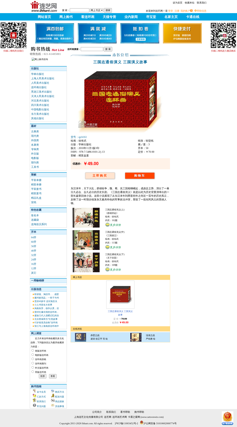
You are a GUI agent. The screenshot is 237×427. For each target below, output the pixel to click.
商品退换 (59, 401)
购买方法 (59, 392)
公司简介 (97, 412)
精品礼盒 (36, 197)
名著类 (35, 144)
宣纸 (33, 202)
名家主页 (171, 17)
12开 (33, 268)
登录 (170, 10)
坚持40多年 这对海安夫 (45, 301)
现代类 (35, 136)
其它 (33, 273)
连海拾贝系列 (39, 224)
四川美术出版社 (40, 105)
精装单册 (36, 184)
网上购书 (66, 17)
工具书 (35, 167)
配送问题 (59, 396)
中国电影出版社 (40, 109)
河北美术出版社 (40, 100)
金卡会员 (41, 392)
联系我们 (201, 2)
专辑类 (35, 149)
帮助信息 (201, 10)
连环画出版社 (39, 87)
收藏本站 (189, 2)
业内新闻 (131, 17)
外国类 (35, 140)
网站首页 (44, 17)
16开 (33, 264)
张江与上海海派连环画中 (46, 326)
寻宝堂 (151, 17)
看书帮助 (125, 412)
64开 (33, 237)
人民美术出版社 (40, 83)
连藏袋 (35, 219)
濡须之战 (150, 335)
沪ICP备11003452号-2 (126, 423)
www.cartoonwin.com (152, 417)
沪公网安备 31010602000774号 (160, 423)
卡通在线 (192, 17)
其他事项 (59, 406)
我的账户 (185, 10)
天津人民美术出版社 (42, 96)
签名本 (35, 215)
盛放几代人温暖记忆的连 (46, 315)
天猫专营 (109, 17)
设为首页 (177, 2)
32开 (33, 255)
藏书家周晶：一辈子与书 (46, 297)
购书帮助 (139, 412)
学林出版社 (37, 74)
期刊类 (35, 162)
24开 (33, 259)
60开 (33, 241)
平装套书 (36, 189)
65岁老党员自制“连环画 (46, 322)
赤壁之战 (95, 335)
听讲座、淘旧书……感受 (46, 294)
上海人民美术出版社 (42, 78)
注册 (177, 10)
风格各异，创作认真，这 (46, 308)
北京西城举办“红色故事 (46, 319)
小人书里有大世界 (43, 305)
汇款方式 (41, 396)
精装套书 (36, 193)
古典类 (35, 131)
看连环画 (87, 17)
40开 (33, 250)
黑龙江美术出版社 (41, 91)
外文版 (35, 153)
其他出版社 (37, 118)
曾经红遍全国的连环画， (46, 312)
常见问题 (41, 406)
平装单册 (36, 180)
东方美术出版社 (40, 114)
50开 (33, 246)
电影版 (35, 158)
